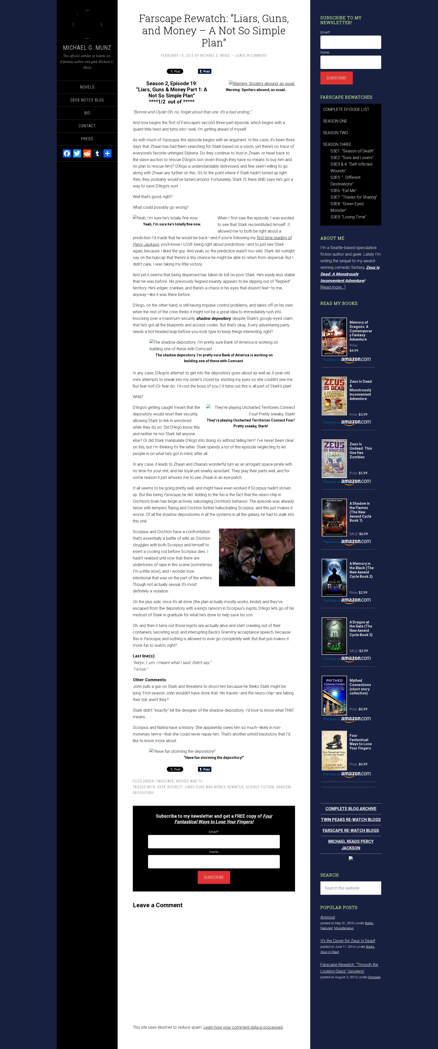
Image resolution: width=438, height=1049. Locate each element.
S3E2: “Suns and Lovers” (352, 157)
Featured (326, 928)
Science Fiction (260, 787)
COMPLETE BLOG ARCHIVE (350, 808)
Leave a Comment (251, 56)
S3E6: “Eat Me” (344, 190)
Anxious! (327, 917)
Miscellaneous (344, 928)
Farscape (165, 781)
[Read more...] (332, 287)
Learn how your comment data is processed (243, 1027)
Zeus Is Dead (329, 952)
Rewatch (235, 787)
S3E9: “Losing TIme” (348, 217)
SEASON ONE (335, 121)
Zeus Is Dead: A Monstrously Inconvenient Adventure (349, 274)
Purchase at (332, 360)
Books (369, 923)
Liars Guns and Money (205, 787)
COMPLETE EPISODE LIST (346, 109)
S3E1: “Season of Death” (352, 151)
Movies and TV (189, 781)
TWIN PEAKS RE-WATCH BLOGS (351, 819)
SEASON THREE (337, 144)
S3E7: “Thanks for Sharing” (354, 197)
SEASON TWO (335, 132)
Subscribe (214, 877)
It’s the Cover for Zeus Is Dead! (347, 940)
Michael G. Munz (87, 47)
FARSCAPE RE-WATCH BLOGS (351, 830)
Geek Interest (170, 787)
